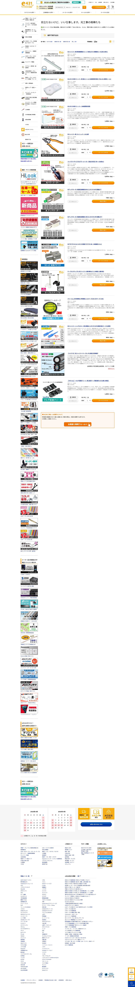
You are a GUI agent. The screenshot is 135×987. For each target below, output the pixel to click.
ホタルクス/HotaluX (46, 959)
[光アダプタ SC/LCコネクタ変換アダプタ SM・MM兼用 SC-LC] (52, 254)
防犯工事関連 (45, 849)
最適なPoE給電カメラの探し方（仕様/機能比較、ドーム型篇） (79, 892)
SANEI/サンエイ (24, 910)
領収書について (68, 849)
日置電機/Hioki (24, 950)
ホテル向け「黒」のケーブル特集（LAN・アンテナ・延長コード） (80, 941)
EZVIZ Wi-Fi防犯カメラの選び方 (72, 898)
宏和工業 (44, 907)
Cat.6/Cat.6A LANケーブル (71, 914)
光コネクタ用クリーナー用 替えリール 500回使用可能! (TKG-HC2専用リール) (89, 79)
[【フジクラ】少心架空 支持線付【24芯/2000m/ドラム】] (52, 364)
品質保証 (67, 857)
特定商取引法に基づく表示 (51, 980)
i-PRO (43, 880)
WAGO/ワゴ (45, 970)
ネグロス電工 (24, 945)
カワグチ (44, 896)
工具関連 (23, 862)
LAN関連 (44, 853)
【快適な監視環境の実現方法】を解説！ (74, 903)
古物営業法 (61, 980)
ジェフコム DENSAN (46, 912)
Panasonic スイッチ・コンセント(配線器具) (52, 858)
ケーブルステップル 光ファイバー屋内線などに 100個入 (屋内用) (86, 271)
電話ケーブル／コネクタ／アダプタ (50, 851)
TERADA (22, 936)
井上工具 (23, 889)
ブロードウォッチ (46, 955)
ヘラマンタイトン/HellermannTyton (50, 957)
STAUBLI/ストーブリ (25, 919)
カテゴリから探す (29, 12)
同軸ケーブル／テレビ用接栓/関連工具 (29, 848)
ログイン (108, 8)
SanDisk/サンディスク (47, 910)
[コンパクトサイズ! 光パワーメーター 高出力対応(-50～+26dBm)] (52, 172)
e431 (22, 885)
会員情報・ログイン (69, 862)
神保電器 (44, 916)
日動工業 (44, 939)
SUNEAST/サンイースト (47, 909)
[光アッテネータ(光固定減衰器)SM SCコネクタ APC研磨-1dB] (52, 200)
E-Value (44, 885)
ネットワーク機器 (25, 855)
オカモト (44, 894)
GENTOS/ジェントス (25, 914)
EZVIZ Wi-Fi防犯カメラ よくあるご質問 (74, 900)
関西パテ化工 (24, 900)
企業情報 (100, 2)
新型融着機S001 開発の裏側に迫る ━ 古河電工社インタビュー (79, 921)
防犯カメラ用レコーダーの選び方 (72, 887)
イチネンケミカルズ (25, 887)
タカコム (23, 927)
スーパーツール (45, 918)
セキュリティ (68, 864)
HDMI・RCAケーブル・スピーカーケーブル (30, 851)
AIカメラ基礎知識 (69, 945)
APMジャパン (24, 891)
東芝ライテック (45, 937)
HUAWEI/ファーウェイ (47, 950)
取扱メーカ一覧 (26, 876)
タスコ (22, 930)
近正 (43, 930)
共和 (43, 901)
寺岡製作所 (44, 934)
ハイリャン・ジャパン (47, 945)
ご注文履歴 (112, 2)
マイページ (99, 868)
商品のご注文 (68, 848)
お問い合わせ (106, 2)
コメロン (23, 909)
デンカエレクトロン (46, 936)
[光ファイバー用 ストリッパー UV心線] (52, 145)
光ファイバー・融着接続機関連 (28, 853)
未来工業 (23, 965)
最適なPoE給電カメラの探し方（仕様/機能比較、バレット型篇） (80, 891)
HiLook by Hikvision (69, 901)
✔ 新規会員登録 (100, 7)
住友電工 (44, 919)
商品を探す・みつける (70, 858)
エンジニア (44, 892)
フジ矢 (43, 954)
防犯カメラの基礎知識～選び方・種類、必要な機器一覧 (77, 882)
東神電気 (23, 939)
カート (112, 8)
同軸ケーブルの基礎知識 (70, 927)
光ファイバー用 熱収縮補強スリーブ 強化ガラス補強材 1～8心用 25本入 (88, 52)
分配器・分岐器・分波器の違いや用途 (73, 934)
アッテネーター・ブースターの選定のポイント (75, 928)
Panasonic (23, 948)
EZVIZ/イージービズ (46, 883)
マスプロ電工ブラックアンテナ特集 (73, 932)
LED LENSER (23, 968)
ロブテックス (45, 968)
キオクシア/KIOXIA (46, 900)
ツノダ (43, 928)
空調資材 (44, 855)
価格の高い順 (66, 41)
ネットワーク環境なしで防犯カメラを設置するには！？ (77, 896)
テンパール (23, 937)
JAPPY (43, 914)
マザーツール (45, 961)
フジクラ (44, 952)
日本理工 (44, 943)
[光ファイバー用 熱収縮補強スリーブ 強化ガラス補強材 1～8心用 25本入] (52, 62)
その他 (22, 864)
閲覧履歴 (131, 972)
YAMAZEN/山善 (24, 966)
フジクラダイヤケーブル (26, 954)
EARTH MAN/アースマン (26, 880)
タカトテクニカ (45, 927)
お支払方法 (67, 853)
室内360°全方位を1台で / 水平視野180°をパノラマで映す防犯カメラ (80, 894)
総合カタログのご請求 (86, 848)
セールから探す (85, 12)
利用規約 (41, 980)
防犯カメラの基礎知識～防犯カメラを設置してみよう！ (77, 880)
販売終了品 (44, 864)
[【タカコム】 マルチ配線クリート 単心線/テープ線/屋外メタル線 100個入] (52, 391)
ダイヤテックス (24, 925)
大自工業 (44, 923)
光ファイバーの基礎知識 (70, 916)
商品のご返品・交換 (69, 855)
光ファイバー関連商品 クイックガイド (73, 919)
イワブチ (44, 889)
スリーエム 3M (24, 921)
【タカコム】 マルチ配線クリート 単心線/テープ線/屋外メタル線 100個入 (88, 381)
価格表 (74, 66)
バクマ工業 (23, 946)
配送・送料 (67, 851)
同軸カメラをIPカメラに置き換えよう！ (74, 889)
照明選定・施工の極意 (70, 943)
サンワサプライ (24, 912)
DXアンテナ (23, 932)
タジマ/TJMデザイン (25, 928)
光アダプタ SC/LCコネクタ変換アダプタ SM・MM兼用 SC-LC (85, 244)
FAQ (96, 2)
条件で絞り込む (53, 35)
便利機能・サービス (69, 860)
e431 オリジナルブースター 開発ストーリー (75, 939)
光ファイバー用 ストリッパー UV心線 (78, 134)
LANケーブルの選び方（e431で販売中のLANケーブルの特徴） (79, 907)
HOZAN (22, 959)
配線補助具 (23, 849)
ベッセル (23, 957)
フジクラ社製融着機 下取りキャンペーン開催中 (75, 925)
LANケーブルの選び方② (70, 909)
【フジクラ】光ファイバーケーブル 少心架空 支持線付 (83, 353)
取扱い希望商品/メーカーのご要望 (87, 853)
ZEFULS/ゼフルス (46, 921)
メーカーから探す (67, 12)
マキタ (22, 961)
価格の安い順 (57, 41)
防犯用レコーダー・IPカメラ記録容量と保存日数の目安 (77, 885)
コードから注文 (105, 12)
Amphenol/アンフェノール (27, 883)
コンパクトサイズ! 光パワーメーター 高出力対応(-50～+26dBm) (86, 161)
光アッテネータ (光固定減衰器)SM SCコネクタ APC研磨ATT (84, 189)
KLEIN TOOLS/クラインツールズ (49, 903)
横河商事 (44, 966)
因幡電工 (44, 887)
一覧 (78, 876)
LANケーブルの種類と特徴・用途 (72, 912)
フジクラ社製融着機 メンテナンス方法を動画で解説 (77, 923)
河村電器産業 (24, 898)
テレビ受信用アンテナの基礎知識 (72, 930)
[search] (84, 7)
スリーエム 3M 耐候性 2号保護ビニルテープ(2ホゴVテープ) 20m (86, 299)
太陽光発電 (23, 857)
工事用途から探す (48, 12)
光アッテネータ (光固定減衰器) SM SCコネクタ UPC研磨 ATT (85, 217)
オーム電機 (23, 894)
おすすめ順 (49, 41)
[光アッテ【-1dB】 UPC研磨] (52, 227)
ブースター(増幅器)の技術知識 (72, 936)
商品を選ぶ (103, 201)
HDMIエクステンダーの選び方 (72, 905)
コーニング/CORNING (25, 907)
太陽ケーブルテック (46, 925)
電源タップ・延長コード (26, 858)
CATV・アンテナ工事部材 (48, 848)
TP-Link (22, 934)
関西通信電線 (45, 898)
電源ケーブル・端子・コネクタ (49, 857)
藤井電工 (23, 952)
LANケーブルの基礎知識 (70, 910)
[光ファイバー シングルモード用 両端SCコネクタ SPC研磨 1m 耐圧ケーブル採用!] (52, 336)
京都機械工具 (24, 901)
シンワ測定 (23, 918)
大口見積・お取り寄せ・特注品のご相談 (86, 850)
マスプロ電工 (45, 963)
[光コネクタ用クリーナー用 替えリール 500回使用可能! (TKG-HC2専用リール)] (52, 89)
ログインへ (111, 368)
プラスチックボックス (47, 860)
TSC (43, 932)
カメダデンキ (24, 896)
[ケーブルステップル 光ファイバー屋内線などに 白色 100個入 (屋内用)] (52, 282)
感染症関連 (44, 862)
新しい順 (74, 41)
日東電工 (44, 941)
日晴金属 (23, 941)
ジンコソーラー (24, 916)
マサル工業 (23, 963)
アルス (43, 882)
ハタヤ (43, 946)
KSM (22, 905)
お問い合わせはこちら (96, 824)
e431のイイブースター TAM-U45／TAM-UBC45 (75, 937)
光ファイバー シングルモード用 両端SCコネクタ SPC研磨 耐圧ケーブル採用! (89, 326)
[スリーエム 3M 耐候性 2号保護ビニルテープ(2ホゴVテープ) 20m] (52, 309)
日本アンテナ (24, 943)
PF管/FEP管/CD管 (25, 860)
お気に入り (74, 70)
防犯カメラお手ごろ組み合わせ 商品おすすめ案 (75, 883)
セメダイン (23, 923)
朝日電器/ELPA (24, 882)
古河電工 (23, 955)
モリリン (44, 965)
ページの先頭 (131, 985)
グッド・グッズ (24, 903)
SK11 (22, 892)
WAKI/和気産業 (24, 970)
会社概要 (23, 980)
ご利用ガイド (91, 2)
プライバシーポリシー (32, 980)
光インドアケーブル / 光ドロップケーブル (74, 918)
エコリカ (44, 891)
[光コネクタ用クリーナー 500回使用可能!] (52, 117)
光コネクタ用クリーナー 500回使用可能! (79, 106)
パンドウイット (45, 948)
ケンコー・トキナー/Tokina (48, 905)
